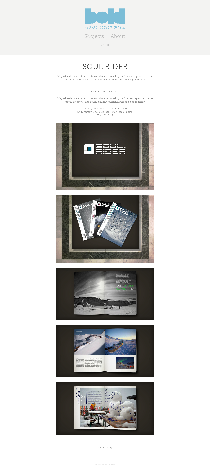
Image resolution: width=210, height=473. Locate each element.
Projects (94, 36)
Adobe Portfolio (109, 464)
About (118, 36)
